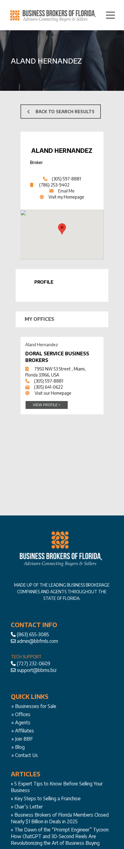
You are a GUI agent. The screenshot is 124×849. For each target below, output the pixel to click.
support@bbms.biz (37, 670)
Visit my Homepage (66, 196)
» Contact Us (24, 755)
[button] (62, 229)
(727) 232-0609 (33, 663)
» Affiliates (22, 731)
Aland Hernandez (61, 150)
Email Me (66, 190)
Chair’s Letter (28, 807)
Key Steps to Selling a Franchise (47, 798)
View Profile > (46, 405)
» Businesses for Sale (33, 706)
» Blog (18, 747)
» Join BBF (22, 739)
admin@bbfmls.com (37, 641)
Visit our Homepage (53, 393)
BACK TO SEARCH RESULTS (65, 111)
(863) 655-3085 (33, 634)
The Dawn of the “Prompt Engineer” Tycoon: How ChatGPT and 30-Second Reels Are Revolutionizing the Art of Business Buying (60, 836)
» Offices (20, 714)
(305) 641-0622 (48, 387)
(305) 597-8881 (66, 178)
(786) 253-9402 (54, 184)
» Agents (20, 722)
